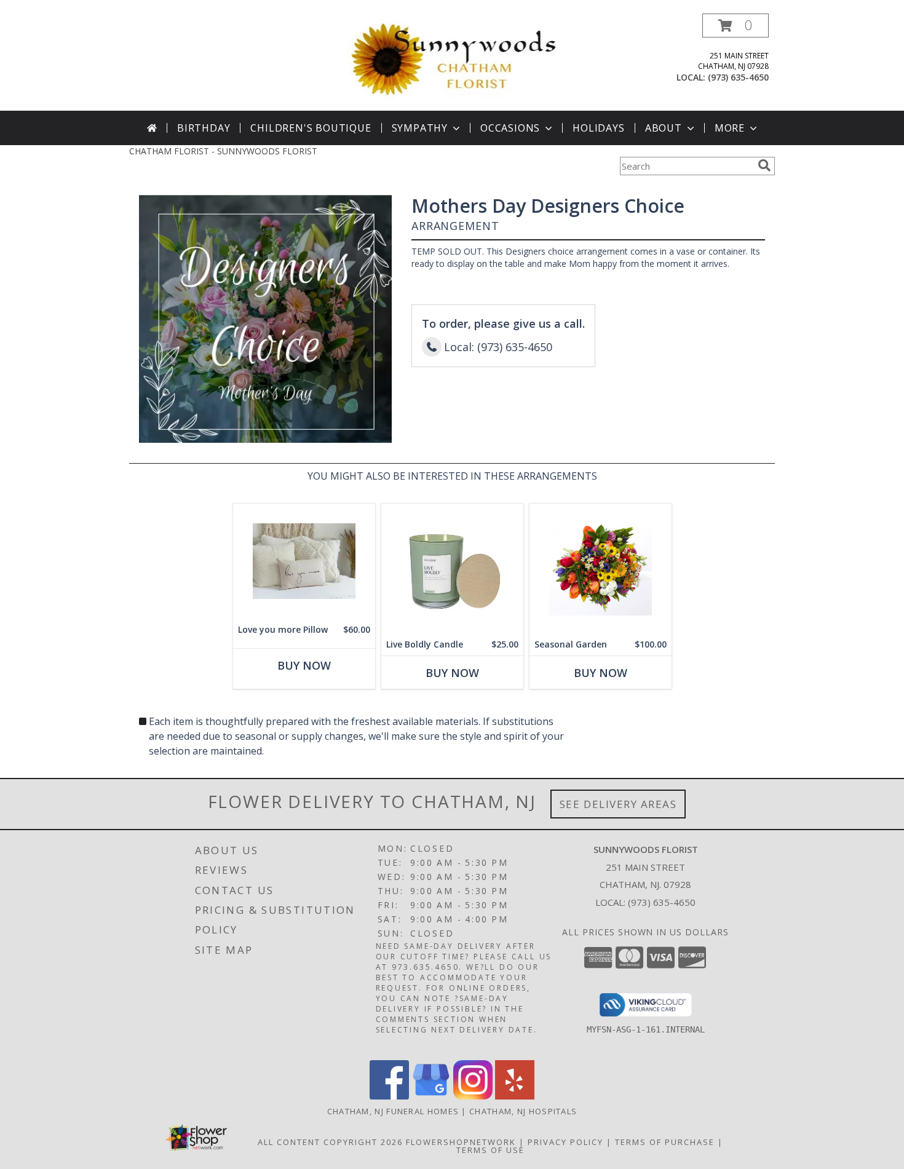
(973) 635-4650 (738, 77)
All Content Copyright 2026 (330, 1141)
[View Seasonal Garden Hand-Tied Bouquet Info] (600, 568)
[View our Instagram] (473, 1096)
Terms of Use (490, 1149)
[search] (764, 165)
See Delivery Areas (618, 804)
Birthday (203, 128)
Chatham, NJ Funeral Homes (393, 1111)
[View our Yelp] (514, 1096)
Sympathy (420, 128)
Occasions (510, 128)
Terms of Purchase (665, 1141)
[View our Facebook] (389, 1096)
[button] (735, 26)
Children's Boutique (310, 128)
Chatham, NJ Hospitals (523, 1111)
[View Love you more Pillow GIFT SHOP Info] (304, 561)
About (663, 128)
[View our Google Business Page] (431, 1096)
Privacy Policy (565, 1141)
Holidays (598, 128)
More (730, 128)
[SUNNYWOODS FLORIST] (454, 59)
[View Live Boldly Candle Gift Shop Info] (452, 568)
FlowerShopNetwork (461, 1141)
